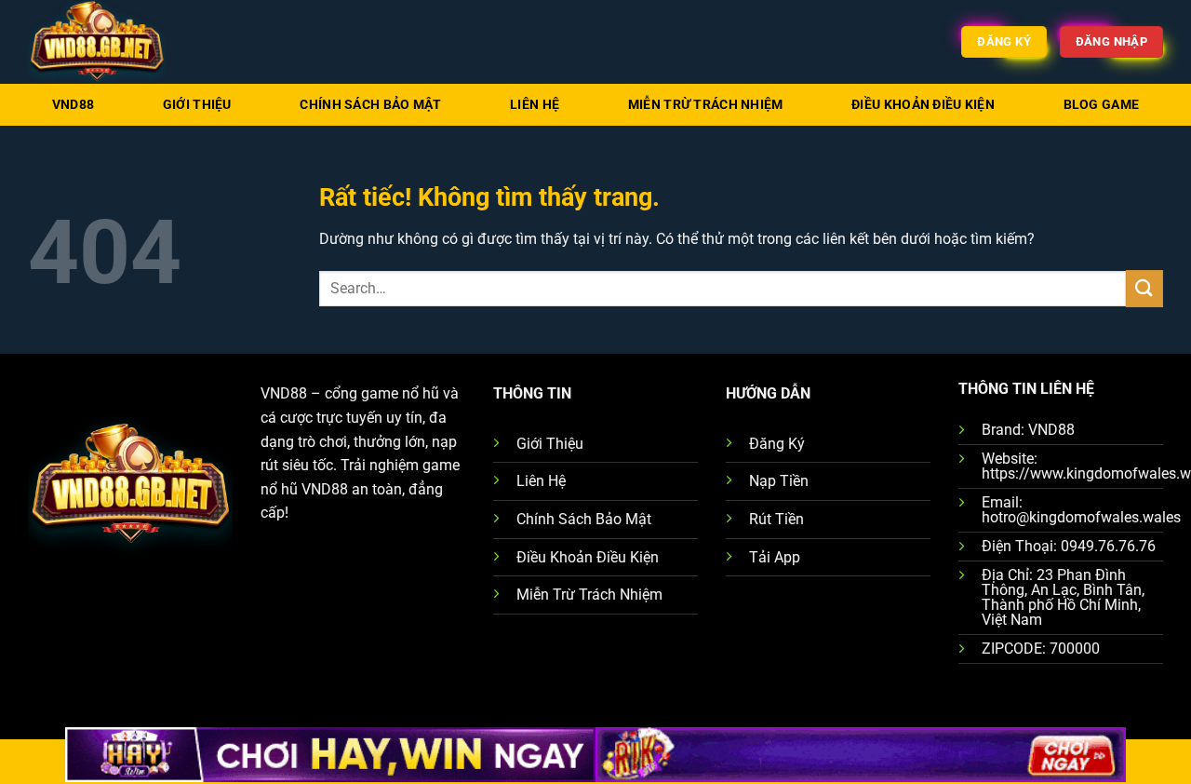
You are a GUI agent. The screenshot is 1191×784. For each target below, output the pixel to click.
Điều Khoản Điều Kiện (923, 105)
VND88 (73, 105)
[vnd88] (121, 42)
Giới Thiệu (197, 105)
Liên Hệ (534, 105)
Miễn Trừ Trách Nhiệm (705, 105)
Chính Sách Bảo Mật (370, 105)
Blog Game (1102, 105)
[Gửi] (1144, 288)
